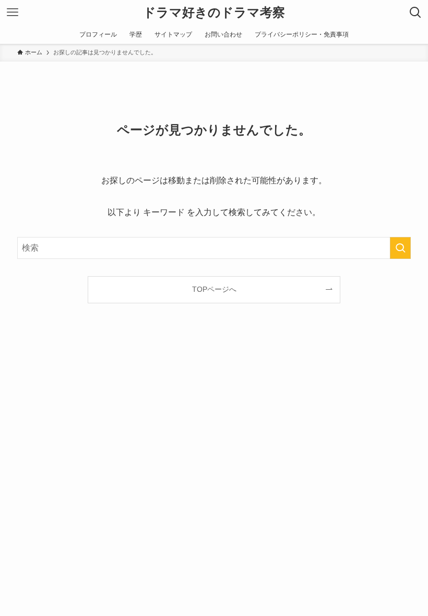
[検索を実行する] (400, 248)
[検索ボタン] (415, 12)
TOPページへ (214, 289)
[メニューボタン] (12, 12)
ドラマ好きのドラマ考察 (214, 12)
